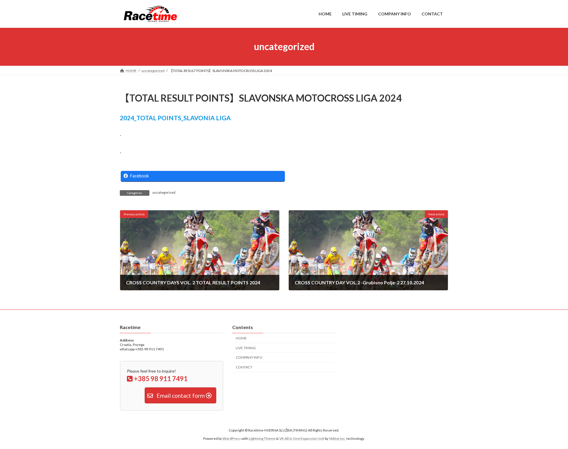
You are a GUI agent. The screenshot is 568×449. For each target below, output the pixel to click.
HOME (241, 338)
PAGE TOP (550, 430)
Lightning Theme (262, 438)
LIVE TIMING (246, 347)
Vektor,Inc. (337, 438)
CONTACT (244, 367)
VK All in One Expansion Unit (301, 438)
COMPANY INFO (249, 357)
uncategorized (163, 192)
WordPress (231, 438)
